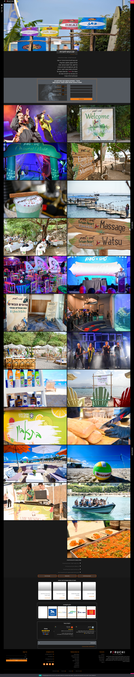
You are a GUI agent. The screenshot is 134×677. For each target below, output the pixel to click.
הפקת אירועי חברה (75, 657)
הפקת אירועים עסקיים (75, 656)
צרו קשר (102, 662)
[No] (132, 675)
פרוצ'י (70, 71)
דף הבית (76, 54)
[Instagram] (50, 664)
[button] (67, 563)
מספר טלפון (59, 85)
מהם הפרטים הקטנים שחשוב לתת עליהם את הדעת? (68, 572)
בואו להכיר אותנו (101, 656)
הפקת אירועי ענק (90, 593)
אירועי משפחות (76, 667)
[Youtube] (47, 664)
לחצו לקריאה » (91, 596)
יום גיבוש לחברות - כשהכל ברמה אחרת (88, 646)
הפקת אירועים (76, 654)
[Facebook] (53, 664)
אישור (40, 675)
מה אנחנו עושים (101, 657)
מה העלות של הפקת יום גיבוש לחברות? (71, 569)
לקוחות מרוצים (101, 659)
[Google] (44, 664)
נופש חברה (77, 662)
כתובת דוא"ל (59, 89)
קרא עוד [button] (72, 635)
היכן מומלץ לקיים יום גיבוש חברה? (72, 566)
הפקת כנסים (77, 659)
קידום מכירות (76, 665)
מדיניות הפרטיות (15, 658)
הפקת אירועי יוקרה (75, 660)
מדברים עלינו (102, 660)
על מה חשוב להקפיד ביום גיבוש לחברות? (70, 563)
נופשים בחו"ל (76, 663)
